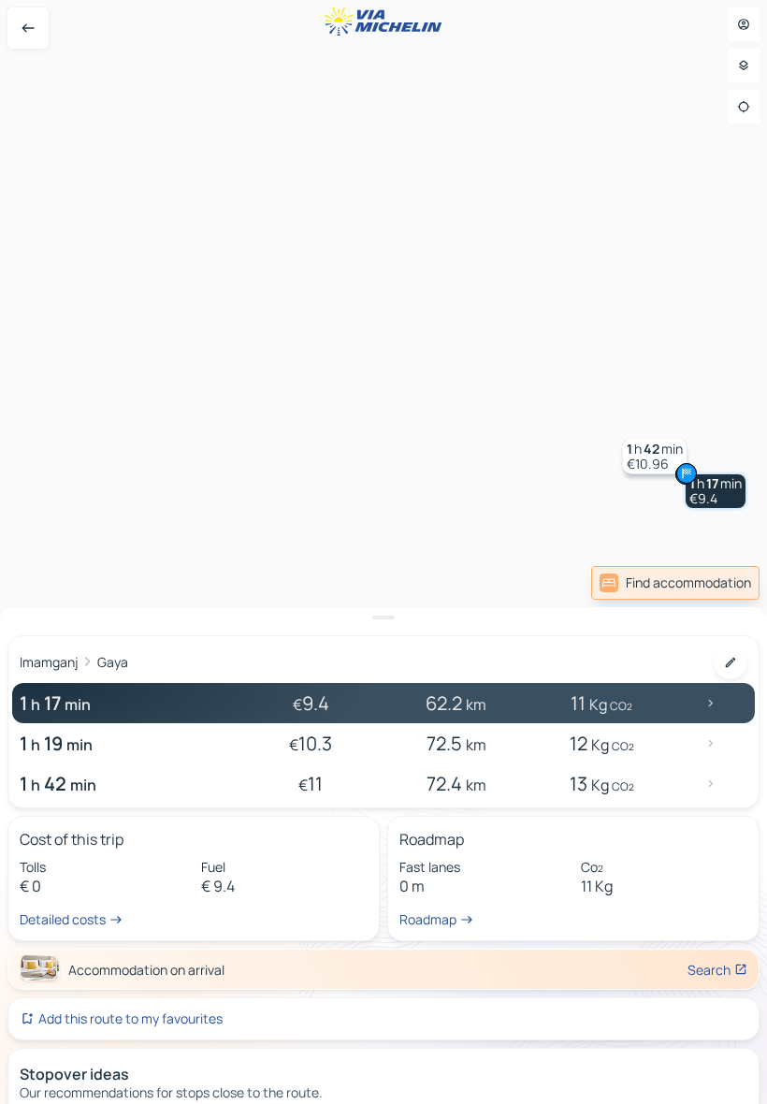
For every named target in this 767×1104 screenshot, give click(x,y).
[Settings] (744, 65)
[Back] (28, 28)
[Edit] (730, 662)
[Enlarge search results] (383, 617)
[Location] (744, 106)
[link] (675, 583)
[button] (715, 491)
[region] (383, 552)
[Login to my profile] (744, 24)
